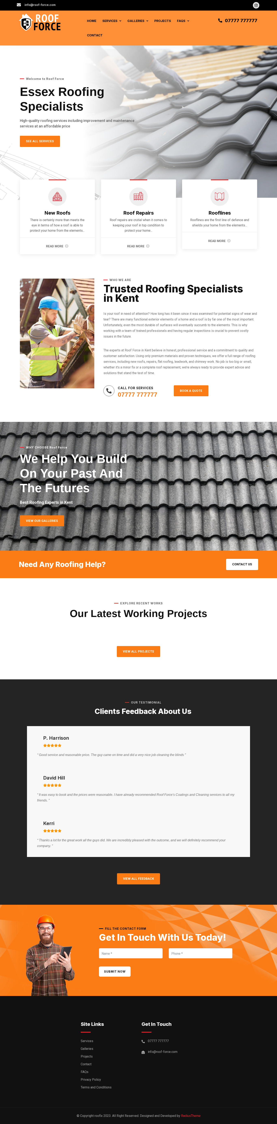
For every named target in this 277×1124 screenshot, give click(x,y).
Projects (162, 21)
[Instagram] (256, 5)
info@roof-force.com (162, 1052)
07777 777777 (137, 394)
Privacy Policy (91, 1080)
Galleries (135, 21)
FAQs (181, 21)
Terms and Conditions (96, 1087)
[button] (111, 21)
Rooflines (219, 213)
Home (91, 21)
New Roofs (57, 213)
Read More (54, 246)
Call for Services (135, 388)
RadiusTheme (191, 1116)
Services (109, 21)
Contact (95, 35)
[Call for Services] (108, 390)
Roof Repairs (138, 213)
